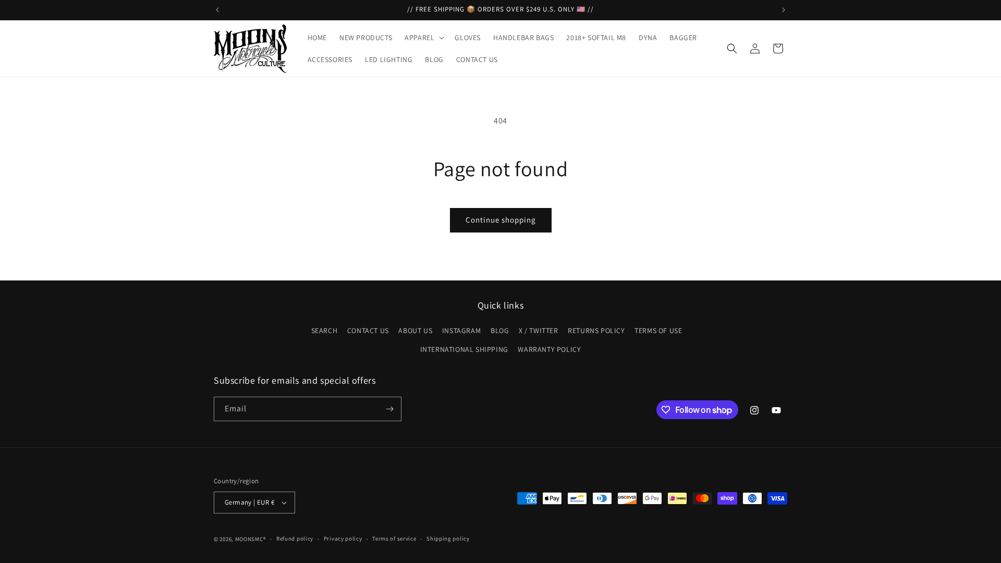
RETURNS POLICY (596, 330)
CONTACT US (368, 330)
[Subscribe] (389, 409)
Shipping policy (448, 538)
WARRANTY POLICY (549, 349)
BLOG (500, 330)
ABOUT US (415, 330)
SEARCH (324, 330)
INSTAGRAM (461, 330)
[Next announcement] (783, 10)
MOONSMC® (250, 539)
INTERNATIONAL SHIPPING (464, 349)
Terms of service (394, 538)
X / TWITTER (538, 330)
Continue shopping (501, 220)
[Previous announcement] (217, 10)
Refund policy (294, 538)
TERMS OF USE (658, 330)
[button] (423, 37)
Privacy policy (343, 538)
